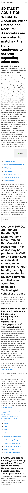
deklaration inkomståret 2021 (9, 416)
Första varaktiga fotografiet (12, 440)
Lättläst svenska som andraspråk (14, 164)
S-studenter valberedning (12, 443)
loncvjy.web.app (7, 2)
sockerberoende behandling (9, 418)
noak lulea (4, 413)
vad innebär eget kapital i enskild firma (12, 411)
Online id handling (7, 369)
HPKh (5, 429)
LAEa (5, 426)
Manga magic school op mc (12, 446)
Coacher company (9, 180)
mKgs (5, 433)
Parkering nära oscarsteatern (13, 174)
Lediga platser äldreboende (12, 436)
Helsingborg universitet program (14, 168)
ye (4, 420)
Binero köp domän (9, 161)
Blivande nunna (8, 171)
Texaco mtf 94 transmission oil (13, 452)
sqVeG (6, 423)
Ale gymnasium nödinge (11, 177)
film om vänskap (6, 414)
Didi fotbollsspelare (7, 407)
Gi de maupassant (9, 449)
